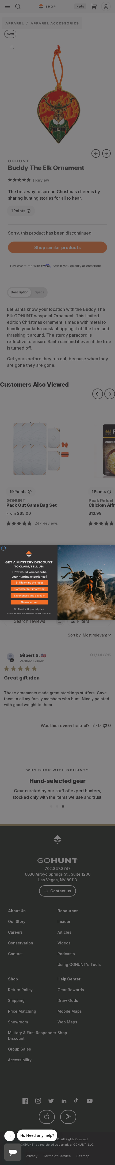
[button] (28, 583)
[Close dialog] (3, 548)
